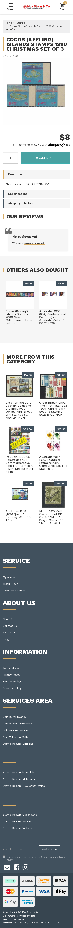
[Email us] (7, 867)
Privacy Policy (11, 674)
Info (68, 144)
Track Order (10, 583)
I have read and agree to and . (37, 858)
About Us (8, 619)
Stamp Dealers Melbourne (19, 779)
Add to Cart (47, 158)
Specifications (17, 193)
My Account (10, 577)
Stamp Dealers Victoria (17, 828)
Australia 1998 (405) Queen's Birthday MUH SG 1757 (18, 515)
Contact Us (10, 625)
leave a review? (34, 242)
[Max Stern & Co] (36, 7)
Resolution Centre (14, 590)
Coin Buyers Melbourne (17, 723)
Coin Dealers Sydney (15, 730)
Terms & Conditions (44, 857)
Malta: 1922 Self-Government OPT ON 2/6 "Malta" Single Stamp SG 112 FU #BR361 (51, 517)
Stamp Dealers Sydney (17, 821)
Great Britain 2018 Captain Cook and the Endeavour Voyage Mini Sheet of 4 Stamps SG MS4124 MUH (19, 410)
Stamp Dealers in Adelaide (19, 772)
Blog (6, 639)
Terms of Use (11, 667)
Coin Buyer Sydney (14, 716)
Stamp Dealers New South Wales (24, 785)
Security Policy (12, 688)
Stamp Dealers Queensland (20, 814)
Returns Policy (12, 681)
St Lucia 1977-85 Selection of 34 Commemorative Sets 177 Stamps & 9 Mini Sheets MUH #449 (19, 464)
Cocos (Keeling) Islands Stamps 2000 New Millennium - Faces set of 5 (20, 317)
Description (16, 174)
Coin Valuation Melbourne (19, 737)
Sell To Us (9, 632)
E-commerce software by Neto (19, 916)
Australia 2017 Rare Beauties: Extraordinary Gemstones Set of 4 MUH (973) (53, 463)
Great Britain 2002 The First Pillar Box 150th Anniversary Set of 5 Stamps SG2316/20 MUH (53, 408)
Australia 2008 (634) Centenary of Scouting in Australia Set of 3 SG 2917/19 (52, 317)
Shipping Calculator (21, 203)
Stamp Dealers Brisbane (18, 743)
